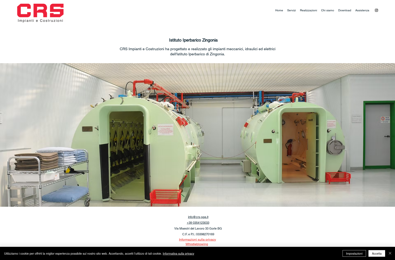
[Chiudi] (390, 253)
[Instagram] (376, 10)
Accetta (377, 253)
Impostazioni (354, 253)
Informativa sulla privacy (178, 253)
